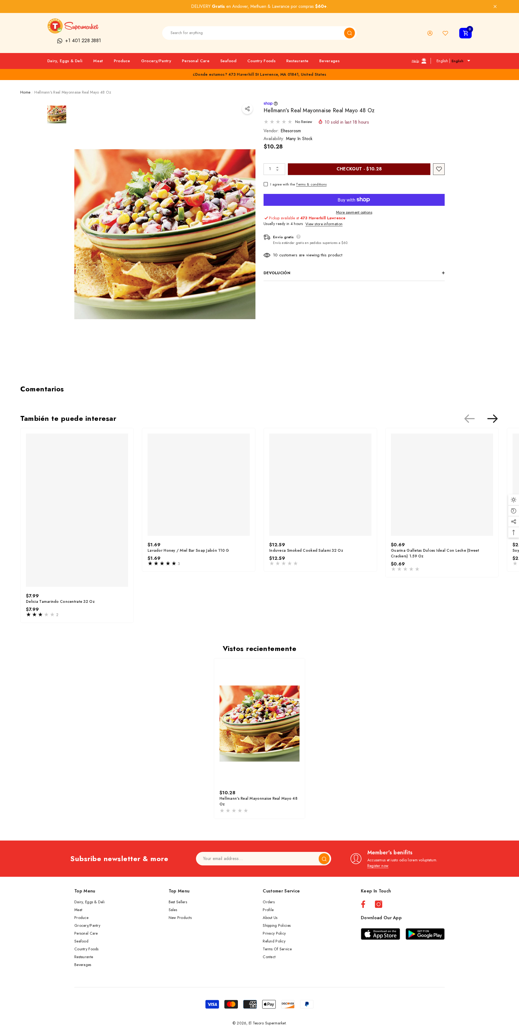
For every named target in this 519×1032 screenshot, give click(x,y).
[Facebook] (363, 904)
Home (25, 92)
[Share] (247, 108)
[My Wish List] (445, 33)
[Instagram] (378, 904)
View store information (323, 223)
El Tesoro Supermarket (267, 1023)
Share (247, 108)
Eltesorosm (291, 130)
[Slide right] (492, 418)
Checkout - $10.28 (359, 169)
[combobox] (253, 33)
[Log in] (430, 33)
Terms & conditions (311, 184)
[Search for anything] (259, 33)
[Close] (495, 6)
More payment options (354, 212)
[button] (465, 33)
